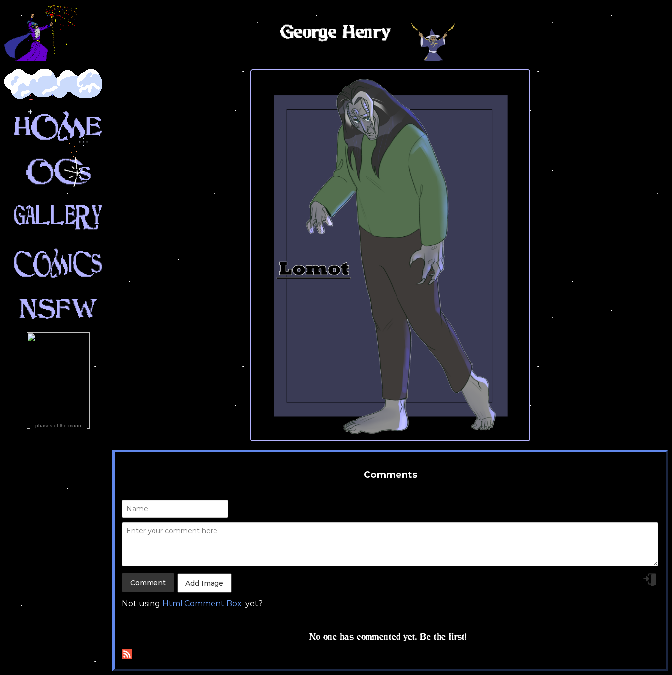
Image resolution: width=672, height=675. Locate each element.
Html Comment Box (202, 603)
